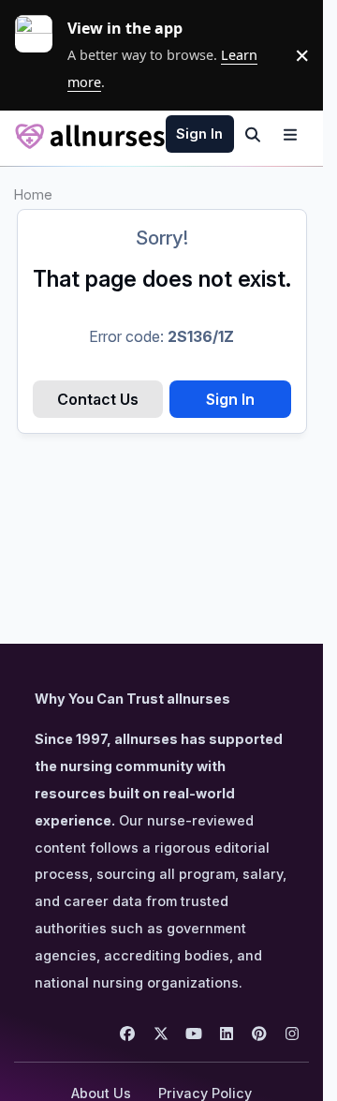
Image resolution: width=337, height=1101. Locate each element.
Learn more (41, 55)
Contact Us (98, 399)
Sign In (230, 399)
